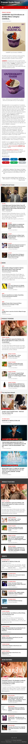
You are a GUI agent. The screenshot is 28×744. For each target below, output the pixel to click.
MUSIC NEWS (15, 439)
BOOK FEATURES (7, 660)
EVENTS (4, 556)
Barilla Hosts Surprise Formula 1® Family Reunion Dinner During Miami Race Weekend (17, 246)
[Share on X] (22, 159)
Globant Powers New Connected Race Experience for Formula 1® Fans (11, 304)
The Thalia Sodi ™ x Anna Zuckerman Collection (14, 356)
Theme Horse (9, 741)
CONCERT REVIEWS (5, 611)
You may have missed (8, 392)
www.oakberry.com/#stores (12, 149)
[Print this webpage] (22, 162)
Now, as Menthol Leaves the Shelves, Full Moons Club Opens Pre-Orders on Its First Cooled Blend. (13, 340)
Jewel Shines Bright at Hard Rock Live (11, 645)
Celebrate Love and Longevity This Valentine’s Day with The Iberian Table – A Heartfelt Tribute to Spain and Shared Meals (17, 699)
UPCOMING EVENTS (6, 418)
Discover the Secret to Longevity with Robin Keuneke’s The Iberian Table (16, 728)
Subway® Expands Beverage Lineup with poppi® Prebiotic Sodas (15, 365)
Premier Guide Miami (10, 2)
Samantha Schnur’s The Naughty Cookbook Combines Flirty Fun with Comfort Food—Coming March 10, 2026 (13, 682)
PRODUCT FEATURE (6, 12)
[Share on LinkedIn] (14, 159)
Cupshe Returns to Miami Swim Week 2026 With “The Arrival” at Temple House (16, 237)
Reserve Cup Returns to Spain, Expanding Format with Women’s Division (12, 295)
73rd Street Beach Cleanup (15, 600)
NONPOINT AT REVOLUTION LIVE (11, 420)
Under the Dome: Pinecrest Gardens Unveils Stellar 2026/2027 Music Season (17, 584)
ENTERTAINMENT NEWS (7, 439)
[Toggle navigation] (2, 7)
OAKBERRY (4, 60)
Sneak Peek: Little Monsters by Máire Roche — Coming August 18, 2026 (17, 719)
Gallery (4, 203)
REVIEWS (4, 608)
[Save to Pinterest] (6, 162)
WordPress (24, 741)
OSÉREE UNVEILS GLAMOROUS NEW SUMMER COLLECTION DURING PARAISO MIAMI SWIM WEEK (16, 226)
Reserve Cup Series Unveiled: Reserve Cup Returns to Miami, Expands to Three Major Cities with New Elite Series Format (13, 179)
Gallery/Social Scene (8, 185)
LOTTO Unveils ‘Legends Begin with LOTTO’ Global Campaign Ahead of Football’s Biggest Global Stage (17, 375)
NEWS (4, 263)
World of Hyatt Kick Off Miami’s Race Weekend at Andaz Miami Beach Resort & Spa (16, 256)
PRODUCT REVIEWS (8, 318)
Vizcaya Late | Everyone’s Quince (16, 575)
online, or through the (13, 146)
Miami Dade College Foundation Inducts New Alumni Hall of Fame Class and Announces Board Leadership (13, 269)
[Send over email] (14, 162)
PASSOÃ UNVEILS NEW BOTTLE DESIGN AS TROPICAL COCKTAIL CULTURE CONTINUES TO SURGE (16, 385)
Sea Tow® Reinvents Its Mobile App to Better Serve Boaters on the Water (16, 287)
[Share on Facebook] (6, 159)
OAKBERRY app (21, 146)
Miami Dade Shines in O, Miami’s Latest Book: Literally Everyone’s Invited (16, 709)
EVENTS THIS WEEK (6, 408)
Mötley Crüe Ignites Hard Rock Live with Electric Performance (12, 638)
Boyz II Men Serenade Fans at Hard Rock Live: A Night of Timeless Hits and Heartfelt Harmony (14, 629)
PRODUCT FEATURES (8, 482)
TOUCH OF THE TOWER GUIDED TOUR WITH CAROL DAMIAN (16, 593)
